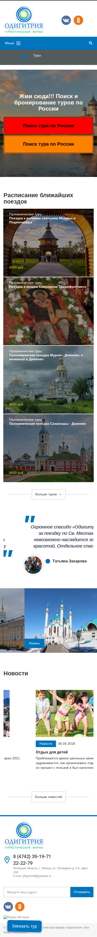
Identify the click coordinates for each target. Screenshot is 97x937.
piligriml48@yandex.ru (37, 876)
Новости (14, 743)
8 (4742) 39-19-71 (32, 856)
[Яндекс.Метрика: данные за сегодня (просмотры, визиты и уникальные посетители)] (16, 917)
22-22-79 (22, 863)
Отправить (82, 892)
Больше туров (46, 494)
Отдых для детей (20, 752)
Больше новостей (48, 797)
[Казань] (48, 620)
